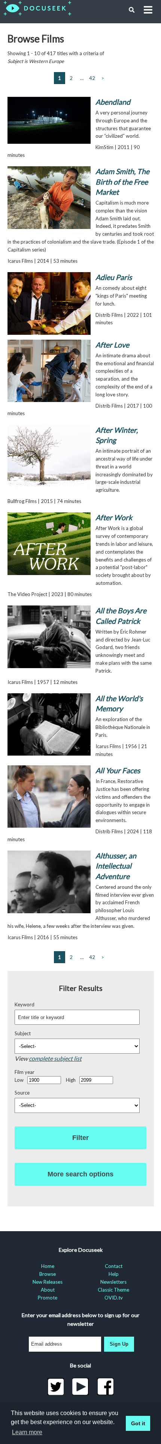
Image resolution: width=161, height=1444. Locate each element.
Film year (24, 1072)
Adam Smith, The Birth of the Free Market (122, 181)
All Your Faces (117, 770)
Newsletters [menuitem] (113, 1282)
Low (19, 1080)
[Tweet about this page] (55, 1386)
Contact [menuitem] (113, 1266)
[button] (132, 10)
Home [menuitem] (47, 1266)
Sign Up (119, 1344)
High (71, 1080)
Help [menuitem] (114, 1274)
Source (22, 1093)
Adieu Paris (113, 277)
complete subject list (55, 1058)
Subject (23, 1033)
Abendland (112, 102)
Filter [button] (80, 1137)
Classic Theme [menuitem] (113, 1290)
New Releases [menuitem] (48, 1282)
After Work (113, 517)
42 (92, 78)
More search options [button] (80, 1174)
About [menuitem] (48, 1290)
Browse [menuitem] (47, 1274)
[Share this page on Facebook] (105, 1386)
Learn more (27, 1432)
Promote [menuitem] (47, 1298)
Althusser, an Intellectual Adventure (115, 866)
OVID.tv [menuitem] (113, 1298)
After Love (112, 344)
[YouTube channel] (80, 1386)
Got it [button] (138, 1423)
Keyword (24, 1004)
